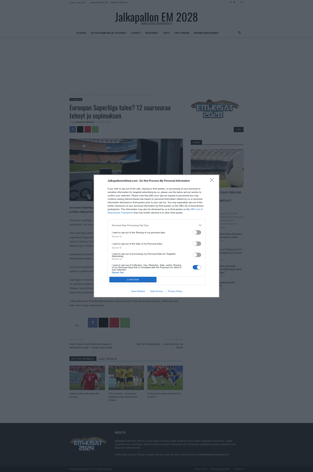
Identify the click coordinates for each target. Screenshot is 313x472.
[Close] (213, 181)
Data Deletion (138, 291)
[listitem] (156, 225)
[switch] (197, 232)
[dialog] (156, 236)
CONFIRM (133, 279)
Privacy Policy (175, 291)
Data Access (156, 291)
